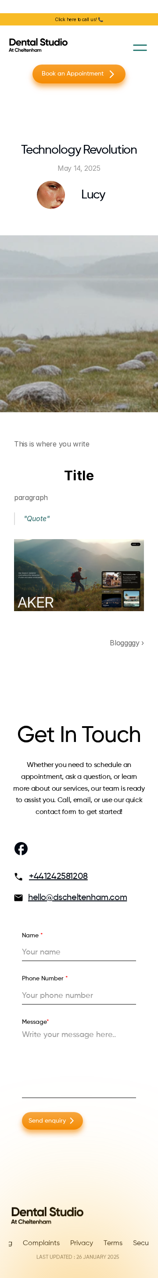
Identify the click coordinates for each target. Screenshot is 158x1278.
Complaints (41, 1243)
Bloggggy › (127, 642)
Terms (113, 1243)
